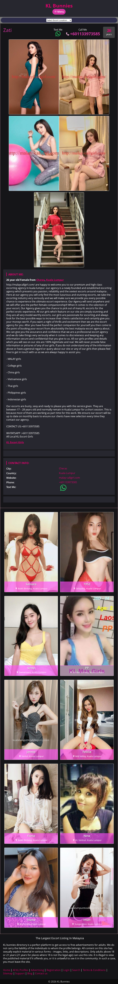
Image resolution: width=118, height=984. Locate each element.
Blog (29, 973)
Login (66, 970)
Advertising (37, 970)
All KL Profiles (20, 970)
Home (6, 970)
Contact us (41, 973)
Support (20, 973)
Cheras (40, 280)
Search (76, 970)
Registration (54, 970)
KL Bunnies (59, 5)
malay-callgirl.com (69, 477)
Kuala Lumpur (55, 280)
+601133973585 (85, 34)
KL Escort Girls (15, 442)
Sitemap (8, 973)
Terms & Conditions (94, 970)
